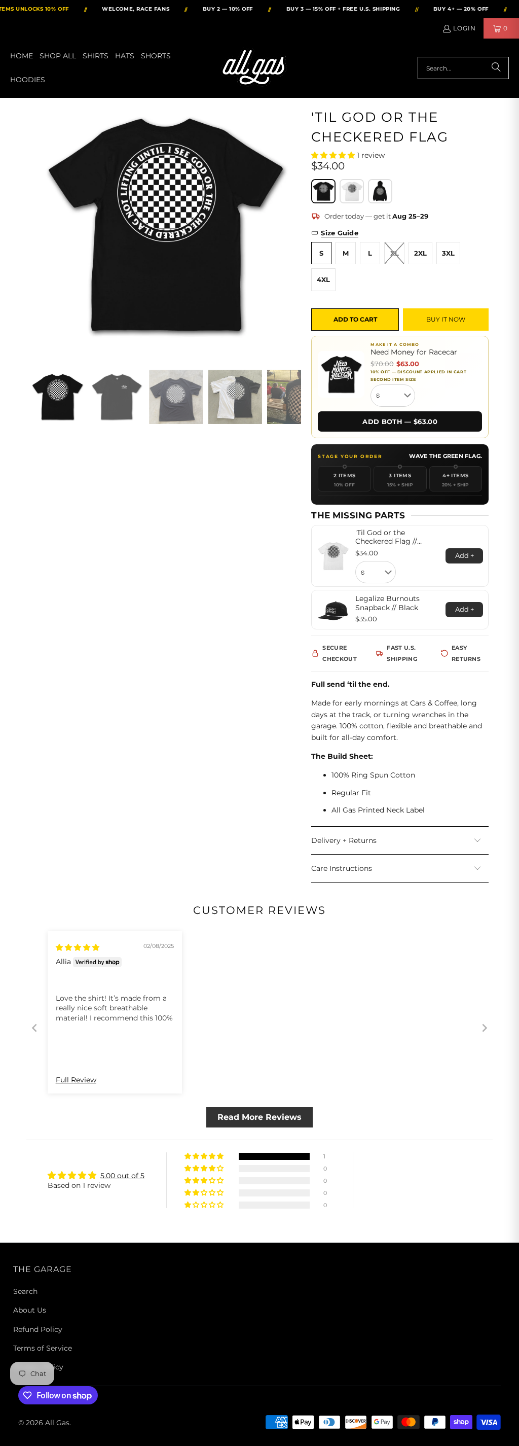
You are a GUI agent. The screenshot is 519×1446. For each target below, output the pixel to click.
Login (464, 28)
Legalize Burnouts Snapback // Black (387, 603)
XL (394, 253)
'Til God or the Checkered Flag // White (386, 537)
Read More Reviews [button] (259, 1117)
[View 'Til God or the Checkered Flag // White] (333, 556)
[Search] (496, 68)
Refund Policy (37, 1329)
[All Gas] (256, 68)
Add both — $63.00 (399, 421)
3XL (448, 253)
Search (25, 1291)
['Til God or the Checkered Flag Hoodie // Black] (380, 191)
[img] (77, 947)
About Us (29, 1310)
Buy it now (445, 319)
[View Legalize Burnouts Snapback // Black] (333, 609)
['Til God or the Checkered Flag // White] (352, 191)
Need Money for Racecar (413, 352)
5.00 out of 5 (122, 1175)
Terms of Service (42, 1348)
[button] (334, 155)
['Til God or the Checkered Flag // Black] (323, 191)
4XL (323, 279)
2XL (420, 253)
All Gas (57, 1422)
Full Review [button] (76, 1079)
